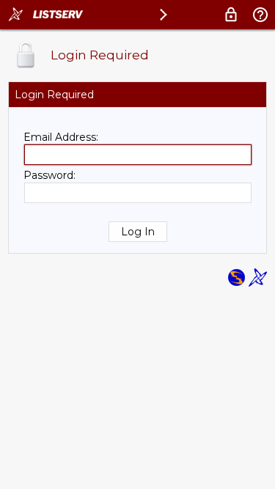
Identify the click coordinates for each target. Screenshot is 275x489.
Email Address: (60, 137)
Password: (49, 175)
